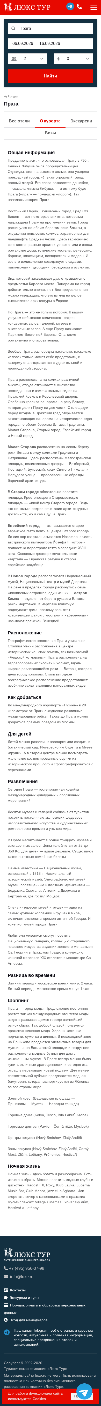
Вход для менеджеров (28, 1320)
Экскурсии (81, 121)
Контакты (18, 1290)
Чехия (13, 97)
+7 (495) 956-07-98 (26, 1268)
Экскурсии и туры (24, 1298)
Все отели (19, 121)
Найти (50, 76)
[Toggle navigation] (91, 7)
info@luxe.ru (21, 1276)
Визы (50, 133)
